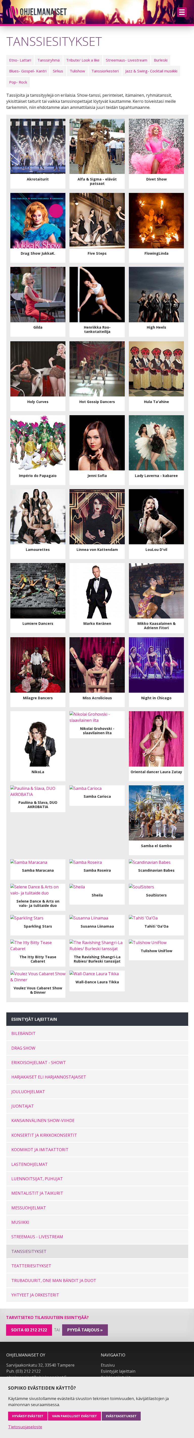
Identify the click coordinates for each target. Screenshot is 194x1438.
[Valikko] (182, 12)
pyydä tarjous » (85, 1330)
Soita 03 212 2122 (29, 1330)
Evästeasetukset (121, 1416)
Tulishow (77, 70)
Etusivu (108, 1365)
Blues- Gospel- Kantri (27, 70)
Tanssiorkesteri (105, 70)
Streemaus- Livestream (126, 60)
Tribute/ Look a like (83, 60)
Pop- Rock (18, 82)
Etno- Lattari (20, 60)
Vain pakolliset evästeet (74, 1416)
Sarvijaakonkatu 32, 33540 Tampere (40, 1365)
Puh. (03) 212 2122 (23, 1371)
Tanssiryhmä (48, 60)
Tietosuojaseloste (25, 1427)
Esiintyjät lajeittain (118, 1371)
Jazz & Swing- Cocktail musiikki (151, 70)
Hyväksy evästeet (27, 1416)
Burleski (160, 60)
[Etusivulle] (36, 12)
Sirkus (58, 70)
